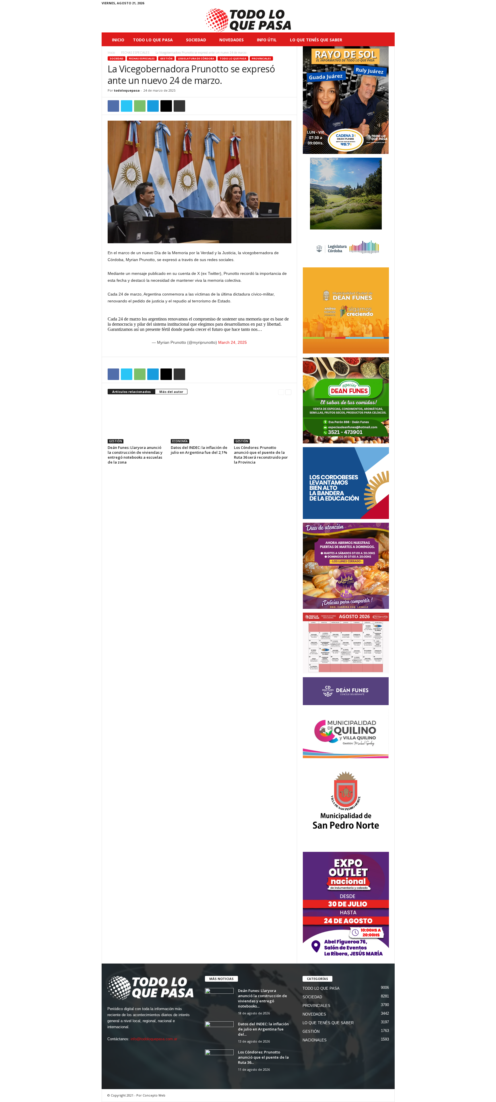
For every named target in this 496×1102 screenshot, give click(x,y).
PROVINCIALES (261, 58)
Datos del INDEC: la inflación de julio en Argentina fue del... (263, 1029)
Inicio (118, 40)
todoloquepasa (127, 90)
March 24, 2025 (232, 342)
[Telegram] (153, 106)
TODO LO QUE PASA (153, 40)
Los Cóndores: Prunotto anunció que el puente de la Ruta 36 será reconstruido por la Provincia (261, 455)
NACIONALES (315, 1040)
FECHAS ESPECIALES (135, 53)
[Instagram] (372, 4)
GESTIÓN (166, 58)
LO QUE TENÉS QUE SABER (316, 40)
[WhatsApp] (140, 106)
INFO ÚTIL (267, 40)
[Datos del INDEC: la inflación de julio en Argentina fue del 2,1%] (199, 421)
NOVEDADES (231, 40)
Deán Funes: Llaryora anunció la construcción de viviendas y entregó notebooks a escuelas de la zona (135, 455)
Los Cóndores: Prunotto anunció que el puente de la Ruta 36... (263, 1057)
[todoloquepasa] (248, 20)
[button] (386, 40)
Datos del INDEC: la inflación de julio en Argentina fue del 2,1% (199, 450)
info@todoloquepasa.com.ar (154, 1039)
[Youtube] (390, 4)
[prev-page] (281, 392)
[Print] (179, 106)
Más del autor (171, 391)
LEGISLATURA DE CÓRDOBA (196, 58)
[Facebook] (363, 4)
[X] (381, 4)
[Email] (166, 106)
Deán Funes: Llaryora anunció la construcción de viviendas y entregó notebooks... (262, 998)
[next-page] (288, 392)
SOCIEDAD (196, 40)
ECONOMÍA (180, 441)
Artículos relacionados (131, 391)
